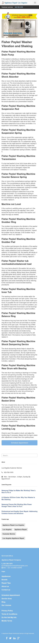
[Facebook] (6, 638)
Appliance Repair (21, 529)
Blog (3, 602)
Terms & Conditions (9, 614)
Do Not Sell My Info (9, 617)
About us (5, 586)
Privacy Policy (7, 610)
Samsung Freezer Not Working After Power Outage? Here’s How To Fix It (17, 505)
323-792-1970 (19, 7)
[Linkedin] (14, 638)
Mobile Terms (7, 621)
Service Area (7, 598)
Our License (6, 605)
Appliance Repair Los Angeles (13, 525)
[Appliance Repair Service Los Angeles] (14, 2)
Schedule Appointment (19, 443)
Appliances (6, 576)
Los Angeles (7, 529)
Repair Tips (6, 583)
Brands (4, 579)
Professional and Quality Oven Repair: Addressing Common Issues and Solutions (19, 512)
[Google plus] (18, 638)
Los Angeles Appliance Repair (13, 538)
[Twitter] (10, 638)
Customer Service (9, 534)
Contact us (6, 590)
